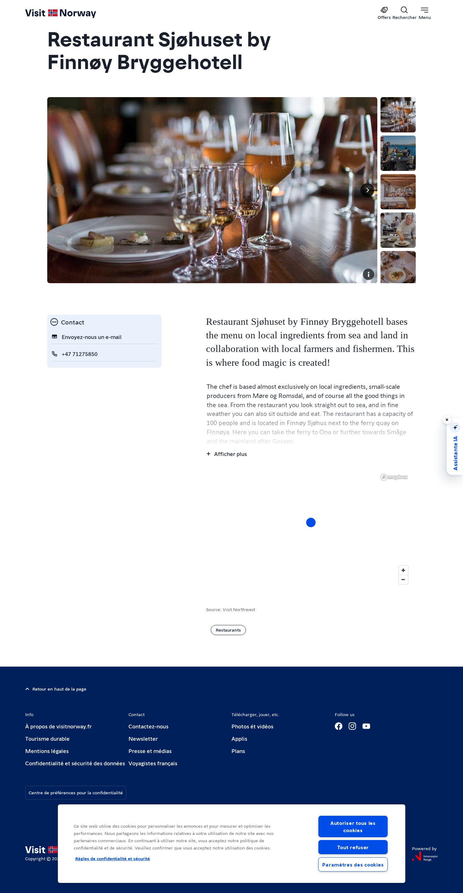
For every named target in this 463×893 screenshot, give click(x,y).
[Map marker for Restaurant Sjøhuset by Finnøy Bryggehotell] (311, 522)
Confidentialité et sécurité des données (75, 763)
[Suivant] (367, 190)
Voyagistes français (153, 763)
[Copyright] (368, 274)
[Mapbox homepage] (394, 477)
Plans (238, 750)
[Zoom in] (403, 570)
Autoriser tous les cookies (353, 826)
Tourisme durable (47, 738)
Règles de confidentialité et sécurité (112, 858)
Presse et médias (150, 750)
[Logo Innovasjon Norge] (425, 856)
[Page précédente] (57, 190)
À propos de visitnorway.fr (58, 726)
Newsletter (143, 738)
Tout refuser (353, 847)
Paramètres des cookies (353, 864)
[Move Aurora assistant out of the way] (447, 420)
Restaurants (228, 630)
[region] (231, 843)
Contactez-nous (149, 726)
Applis (239, 738)
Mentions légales (47, 750)
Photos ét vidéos (252, 726)
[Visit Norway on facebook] (338, 726)
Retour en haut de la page (59, 689)
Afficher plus (230, 453)
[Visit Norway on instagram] (352, 726)
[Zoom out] (403, 579)
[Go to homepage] (71, 13)
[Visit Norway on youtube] (366, 726)
